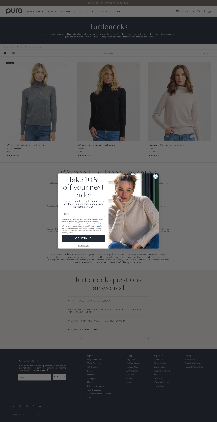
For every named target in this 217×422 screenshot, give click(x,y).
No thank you (83, 245)
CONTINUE (83, 238)
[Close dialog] (155, 176)
